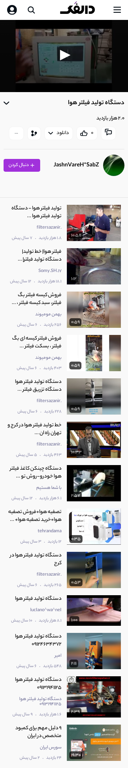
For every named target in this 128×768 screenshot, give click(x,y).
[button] (64, 55)
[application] (64, 56)
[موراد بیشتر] (16, 133)
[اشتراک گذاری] (34, 133)
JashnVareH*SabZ (76, 165)
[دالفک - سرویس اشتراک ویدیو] (83, 10)
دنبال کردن (19, 165)
